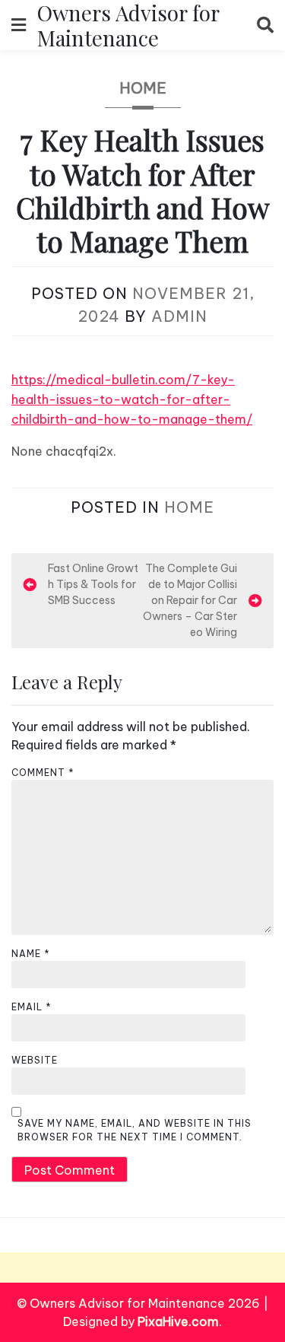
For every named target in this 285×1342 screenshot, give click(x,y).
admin (179, 316)
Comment (42, 772)
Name (30, 953)
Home (142, 87)
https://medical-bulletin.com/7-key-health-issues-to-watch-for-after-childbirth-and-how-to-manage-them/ (131, 399)
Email (31, 1007)
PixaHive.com (178, 1321)
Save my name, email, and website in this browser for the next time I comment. (134, 1130)
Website (34, 1060)
